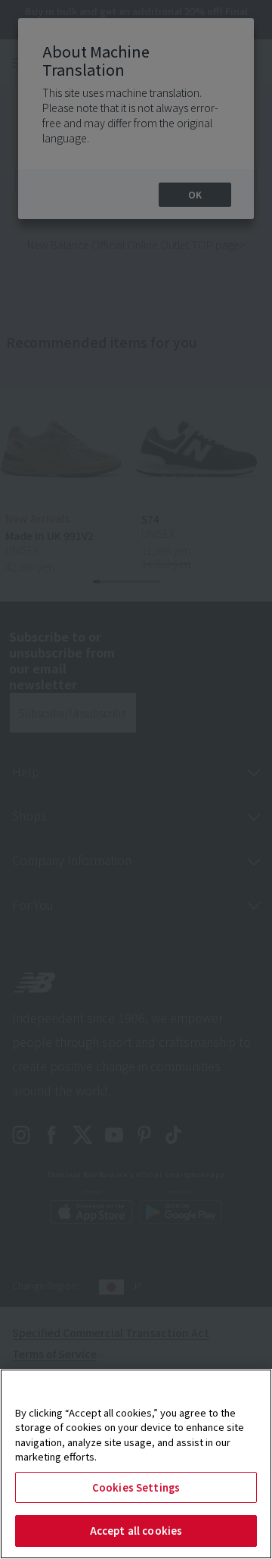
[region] (136, 1464)
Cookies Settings (136, 1487)
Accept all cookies (136, 1530)
